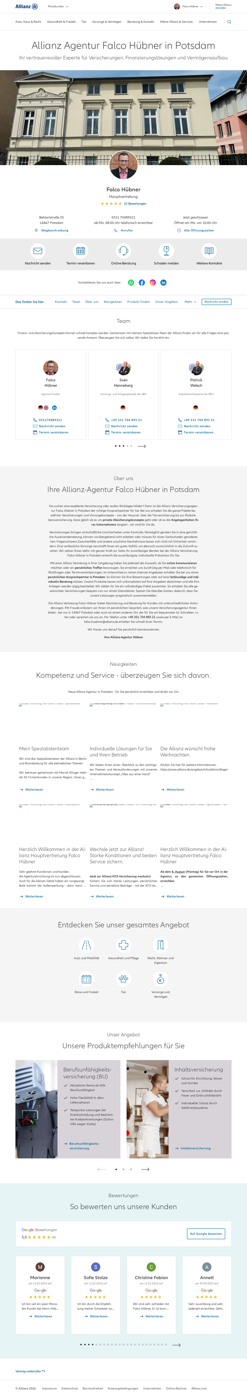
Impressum (49, 1388)
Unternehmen (152, 1388)
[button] (123, 165)
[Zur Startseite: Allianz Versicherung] (26, 6)
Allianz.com (199, 1388)
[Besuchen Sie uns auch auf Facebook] (142, 282)
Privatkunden (56, 6)
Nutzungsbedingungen (123, 1388)
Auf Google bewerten (206, 1234)
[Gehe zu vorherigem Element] (104, 446)
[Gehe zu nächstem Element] (143, 446)
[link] (123, 254)
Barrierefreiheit (93, 1388)
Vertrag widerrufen (28, 1371)
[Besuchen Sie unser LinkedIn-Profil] (163, 282)
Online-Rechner (176, 1388)
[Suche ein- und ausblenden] (229, 21)
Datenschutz (69, 1388)
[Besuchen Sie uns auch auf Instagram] (153, 282)
